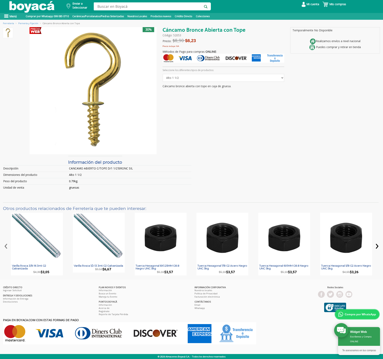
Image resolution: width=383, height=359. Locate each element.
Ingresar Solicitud (12, 290)
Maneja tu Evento (108, 296)
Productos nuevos (161, 16)
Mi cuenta (312, 4)
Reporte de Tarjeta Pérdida (113, 314)
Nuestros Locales (137, 16)
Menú (13, 16)
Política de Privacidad (205, 293)
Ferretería (8, 23)
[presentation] (6, 245)
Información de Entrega (15, 298)
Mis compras (337, 4)
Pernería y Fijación (28, 23)
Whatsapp (199, 308)
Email (197, 304)
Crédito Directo (183, 16)
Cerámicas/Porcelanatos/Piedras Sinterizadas (98, 16)
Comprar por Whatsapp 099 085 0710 (47, 16)
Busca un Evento (107, 293)
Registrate (104, 311)
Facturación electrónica (207, 296)
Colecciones (203, 16)
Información (105, 290)
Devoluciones (10, 301)
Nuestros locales (203, 290)
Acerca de (104, 308)
